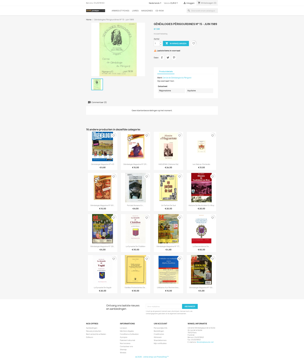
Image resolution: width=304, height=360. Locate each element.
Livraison (123, 328)
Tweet (168, 57)
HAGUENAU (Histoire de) (168, 164)
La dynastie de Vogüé (102, 287)
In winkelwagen (175, 43)
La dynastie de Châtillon (135, 246)
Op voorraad (163, 81)
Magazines (147, 10)
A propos (123, 337)
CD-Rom (159, 10)
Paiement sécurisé (127, 340)
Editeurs (89, 337)
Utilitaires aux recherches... (168, 287)
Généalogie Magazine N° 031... (135, 164)
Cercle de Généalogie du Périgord (176, 77)
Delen (161, 57)
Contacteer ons (126, 346)
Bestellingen (159, 331)
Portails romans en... (135, 205)
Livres (135, 10)
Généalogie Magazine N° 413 (102, 164)
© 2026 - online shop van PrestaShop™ (152, 357)
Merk (159, 77)
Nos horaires (125, 343)
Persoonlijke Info (160, 328)
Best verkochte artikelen (96, 334)
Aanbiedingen (91, 328)
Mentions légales (127, 331)
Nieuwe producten (93, 331)
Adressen (158, 337)
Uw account (160, 323)
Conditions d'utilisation (129, 334)
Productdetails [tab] (166, 71)
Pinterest (174, 57)
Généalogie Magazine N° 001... (102, 205)
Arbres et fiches (120, 10)
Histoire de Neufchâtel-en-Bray (201, 205)
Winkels (123, 352)
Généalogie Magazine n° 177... (168, 246)
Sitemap (123, 349)
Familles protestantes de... (135, 287)
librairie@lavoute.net (205, 342)
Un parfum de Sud (168, 205)
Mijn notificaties (160, 343)
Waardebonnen (160, 340)
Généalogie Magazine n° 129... (102, 246)
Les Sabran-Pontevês (201, 164)
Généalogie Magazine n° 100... (201, 287)
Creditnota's (159, 334)
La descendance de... (201, 246)
